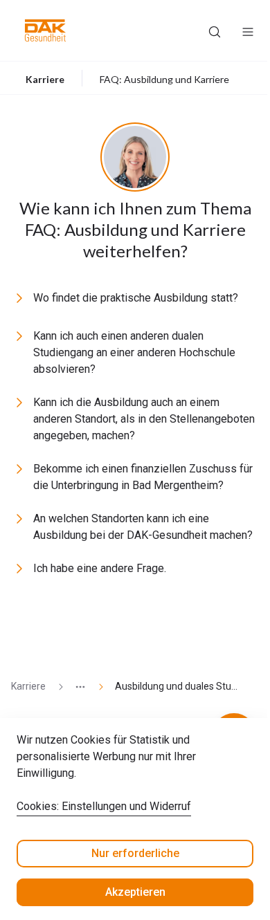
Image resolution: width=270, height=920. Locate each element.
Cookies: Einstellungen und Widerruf (104, 806)
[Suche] (214, 30)
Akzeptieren (135, 892)
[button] (45, 30)
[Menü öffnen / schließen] (248, 30)
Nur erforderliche (135, 853)
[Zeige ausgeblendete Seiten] (74, 686)
